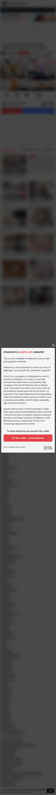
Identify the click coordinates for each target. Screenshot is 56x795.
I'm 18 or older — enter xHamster (28, 438)
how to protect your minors (14, 447)
